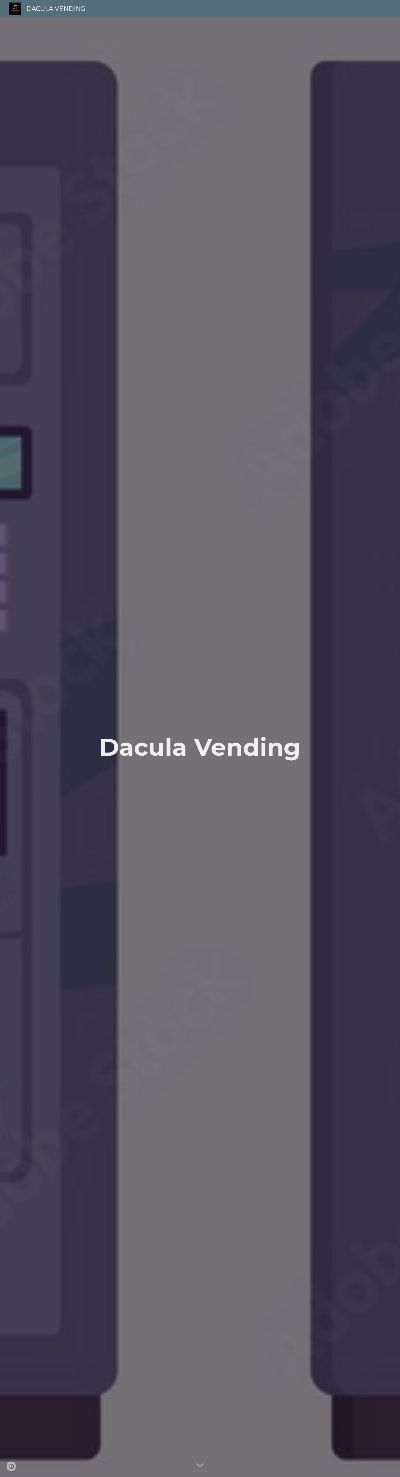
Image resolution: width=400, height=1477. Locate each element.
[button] (200, 1465)
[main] (200, 747)
